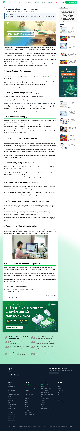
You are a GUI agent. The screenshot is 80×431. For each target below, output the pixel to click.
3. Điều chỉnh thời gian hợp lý (67, 12)
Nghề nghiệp (60, 390)
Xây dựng (26, 404)
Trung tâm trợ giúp (45, 398)
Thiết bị (42, 406)
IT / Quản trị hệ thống (29, 394)
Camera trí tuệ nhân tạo (46, 408)
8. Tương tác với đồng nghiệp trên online (67, 19)
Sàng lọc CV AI (10, 406)
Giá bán (59, 394)
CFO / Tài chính (28, 392)
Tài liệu (42, 400)
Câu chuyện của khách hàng (47, 394)
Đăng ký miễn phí (53, 373)
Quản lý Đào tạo (11, 418)
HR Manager (27, 390)
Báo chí (59, 392)
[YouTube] (15, 375)
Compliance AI (10, 402)
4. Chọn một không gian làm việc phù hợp (67, 14)
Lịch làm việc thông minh (12, 390)
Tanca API (43, 402)
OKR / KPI (9, 396)
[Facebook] (12, 375)
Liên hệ (59, 396)
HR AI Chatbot (10, 400)
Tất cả (13, 2)
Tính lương (10, 392)
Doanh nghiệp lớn (28, 412)
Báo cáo (43, 404)
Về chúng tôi (60, 384)
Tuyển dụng (19, 2)
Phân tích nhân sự (11, 408)
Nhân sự (37, 2)
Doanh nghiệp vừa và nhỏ (29, 414)
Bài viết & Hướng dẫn (45, 386)
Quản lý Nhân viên (11, 386)
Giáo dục (26, 406)
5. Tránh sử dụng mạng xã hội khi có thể (67, 15)
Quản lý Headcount (11, 414)
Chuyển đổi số (43, 2)
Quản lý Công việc (11, 416)
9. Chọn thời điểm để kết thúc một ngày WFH (67, 21)
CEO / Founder (27, 386)
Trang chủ (8, 7)
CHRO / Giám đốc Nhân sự (30, 388)
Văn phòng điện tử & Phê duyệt (14, 394)
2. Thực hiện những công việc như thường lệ (67, 11)
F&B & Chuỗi (27, 398)
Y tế (25, 408)
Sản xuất (26, 402)
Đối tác (59, 388)
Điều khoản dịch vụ (41, 426)
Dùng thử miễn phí (70, 2)
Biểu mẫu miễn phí (45, 392)
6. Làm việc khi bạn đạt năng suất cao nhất (67, 16)
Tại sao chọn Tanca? (62, 386)
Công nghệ (27, 410)
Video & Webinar (44, 390)
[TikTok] (18, 375)
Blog (13, 7)
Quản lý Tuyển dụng (11, 420)
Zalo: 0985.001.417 (63, 402)
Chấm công (10, 388)
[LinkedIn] (9, 375)
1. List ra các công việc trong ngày (67, 9)
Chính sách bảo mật (32, 426)
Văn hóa (50, 2)
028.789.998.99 (62, 400)
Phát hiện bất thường (12, 404)
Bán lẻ (26, 400)
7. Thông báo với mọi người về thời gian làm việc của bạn (67, 18)
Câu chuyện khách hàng (28, 2)
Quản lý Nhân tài (11, 412)
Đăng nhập (62, 2)
